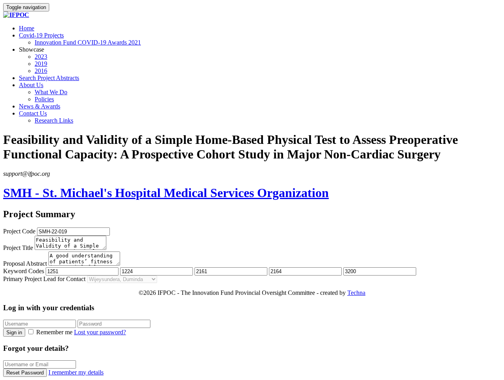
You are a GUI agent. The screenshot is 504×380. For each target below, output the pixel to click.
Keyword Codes (23, 271)
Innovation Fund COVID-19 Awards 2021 (88, 42)
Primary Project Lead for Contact (44, 279)
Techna (356, 292)
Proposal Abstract (25, 263)
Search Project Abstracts (49, 78)
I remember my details (76, 372)
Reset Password (25, 373)
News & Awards (39, 106)
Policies (44, 99)
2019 (41, 63)
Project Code (19, 231)
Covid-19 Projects (41, 35)
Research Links (54, 120)
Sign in (14, 332)
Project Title (18, 247)
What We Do (51, 92)
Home (26, 28)
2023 (41, 56)
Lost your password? (100, 332)
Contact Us (33, 113)
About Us (31, 85)
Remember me (54, 332)
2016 (41, 70)
